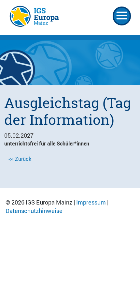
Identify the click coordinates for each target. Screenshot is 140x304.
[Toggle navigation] (122, 16)
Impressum (91, 202)
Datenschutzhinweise (34, 211)
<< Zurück (19, 158)
